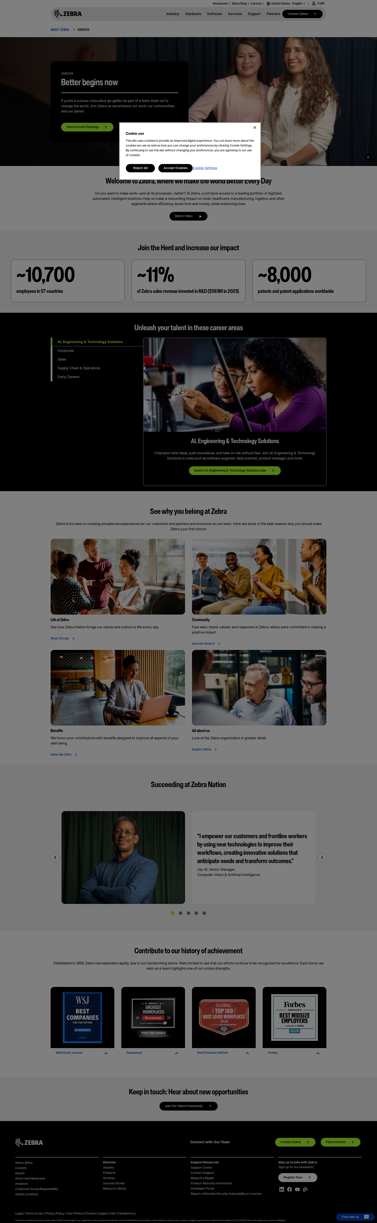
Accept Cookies (175, 168)
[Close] (255, 127)
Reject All (140, 168)
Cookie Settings (205, 168)
